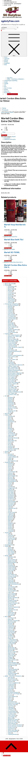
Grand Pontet (11, 701)
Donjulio (10, 536)
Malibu (9, 459)
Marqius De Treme (13, 719)
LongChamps (11, 642)
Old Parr (10, 599)
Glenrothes (11, 504)
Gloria (9, 700)
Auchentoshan (12, 471)
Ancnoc (10, 467)
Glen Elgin (11, 492)
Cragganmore (11, 488)
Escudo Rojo (11, 631)
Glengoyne (11, 497)
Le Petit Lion (11, 710)
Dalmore (10, 489)
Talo (9, 666)
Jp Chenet (10, 637)
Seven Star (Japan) (13, 382)
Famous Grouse (12, 576)
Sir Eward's (11, 604)
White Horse (11, 612)
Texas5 (10, 385)
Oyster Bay (11, 324)
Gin (5, 85)
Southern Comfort (12, 448)
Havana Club (11, 538)
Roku (9, 409)
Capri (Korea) (11, 346)
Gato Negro (11, 632)
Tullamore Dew (12, 609)
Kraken (10, 458)
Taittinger (10, 331)
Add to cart (4, 135)
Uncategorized (9, 544)
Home (5, 57)
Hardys (10, 634)
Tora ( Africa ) (11, 388)
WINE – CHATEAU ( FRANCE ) (15, 79)
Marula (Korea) (12, 371)
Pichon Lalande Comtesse (15, 724)
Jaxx (9, 360)
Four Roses (11, 577)
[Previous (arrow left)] (2, 378)
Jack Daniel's (11, 586)
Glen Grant (11, 493)
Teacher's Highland (13, 607)
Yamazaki (10, 530)
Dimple (10, 573)
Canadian (10, 565)
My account (7, 92)
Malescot (10, 718)
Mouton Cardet (12, 651)
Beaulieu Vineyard (13, 620)
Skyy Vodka (11, 553)
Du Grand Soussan (13, 692)
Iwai (9, 509)
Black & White (11, 559)
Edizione (10, 630)
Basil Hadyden (12, 475)
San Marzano (11, 665)
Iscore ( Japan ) (12, 359)
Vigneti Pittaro (11, 670)
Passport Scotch (12, 600)
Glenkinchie (11, 498)
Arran (9, 470)
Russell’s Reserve (13, 603)
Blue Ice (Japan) (12, 339)
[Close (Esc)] (23, 1)
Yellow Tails (11, 674)
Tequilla (6, 83)
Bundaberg (11, 455)
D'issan (10, 689)
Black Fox (10, 337)
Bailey (9, 419)
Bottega (10, 308)
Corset (9, 348)
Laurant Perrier (12, 317)
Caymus (10, 624)
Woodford (10, 615)
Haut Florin (11, 706)
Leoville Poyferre (12, 712)
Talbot (9, 733)
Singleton (10, 523)
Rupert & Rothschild (13, 664)
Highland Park (12, 508)
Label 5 (10, 592)
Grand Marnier (12, 434)
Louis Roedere (12, 318)
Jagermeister (11, 435)
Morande (10, 650)
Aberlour (10, 465)
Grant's (10, 578)
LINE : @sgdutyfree (12, 94)
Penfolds (10, 658)
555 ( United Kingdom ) (14, 335)
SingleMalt (7, 63)
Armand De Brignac (13, 305)
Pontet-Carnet (11, 727)
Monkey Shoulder (12, 597)
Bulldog (10, 401)
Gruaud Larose (12, 704)
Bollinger (10, 306)
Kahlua (10, 436)
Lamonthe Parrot (12, 641)
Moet (9, 321)
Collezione (11, 627)
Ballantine (10, 557)
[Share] (19, 1)
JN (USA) (10, 362)
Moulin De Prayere (13, 722)
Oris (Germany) (12, 375)
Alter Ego (10, 677)
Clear (3, 132)
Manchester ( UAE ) (13, 369)
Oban (9, 521)
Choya (9, 431)
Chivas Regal (11, 566)
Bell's (9, 558)
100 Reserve (11, 286)
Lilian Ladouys (12, 715)
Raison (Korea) (12, 379)
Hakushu (10, 505)
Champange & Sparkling (10, 80)
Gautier (10, 294)
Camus (10, 291)
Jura (9, 511)
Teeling (10, 528)
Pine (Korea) (11, 378)
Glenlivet (10, 500)
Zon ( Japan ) (11, 393)
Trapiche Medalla (12, 669)
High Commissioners (13, 584)
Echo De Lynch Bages (14, 693)
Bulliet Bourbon (12, 562)
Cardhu (10, 484)
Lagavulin (10, 513)
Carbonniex (11, 685)
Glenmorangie (11, 501)
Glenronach (11, 503)
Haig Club (10, 580)
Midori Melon (11, 440)
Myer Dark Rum (12, 461)
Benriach (10, 477)
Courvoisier (11, 293)
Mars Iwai (10, 596)
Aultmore (10, 473)
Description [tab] (7, 138)
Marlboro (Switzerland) (14, 370)
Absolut (10, 547)
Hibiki (9, 507)
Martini (9, 320)
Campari (10, 429)
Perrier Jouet (11, 325)
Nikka (9, 520)
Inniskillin (10, 635)
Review (6, 89)
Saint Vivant (11, 301)
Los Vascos (11, 643)
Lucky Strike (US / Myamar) (15, 364)
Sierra (9, 543)
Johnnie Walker (12, 591)
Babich (10, 619)
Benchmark (11, 622)
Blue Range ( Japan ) (13, 340)
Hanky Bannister (12, 582)
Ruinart (10, 328)
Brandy (6, 60)
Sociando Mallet (12, 731)
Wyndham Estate (12, 673)
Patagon (10, 657)
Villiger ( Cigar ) (12, 390)
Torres (9, 668)
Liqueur (7, 415)
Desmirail (10, 691)
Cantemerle (11, 684)
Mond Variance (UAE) (13, 374)
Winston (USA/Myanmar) (14, 392)
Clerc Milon (11, 687)
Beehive (10, 290)
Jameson (10, 588)
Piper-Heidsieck (12, 327)
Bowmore (10, 478)
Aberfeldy (10, 463)
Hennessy (10, 295)
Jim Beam (10, 589)
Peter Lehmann (12, 660)
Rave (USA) (11, 381)
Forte (9, 358)
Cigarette (6, 58)
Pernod (10, 442)
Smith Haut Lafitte (12, 730)
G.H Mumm (11, 316)
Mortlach (10, 519)
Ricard (9, 444)
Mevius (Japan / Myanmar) (15, 373)
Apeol (9, 417)
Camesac (10, 681)
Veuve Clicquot (12, 332)
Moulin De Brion (12, 720)
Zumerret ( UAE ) (12, 394)
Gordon (10, 405)
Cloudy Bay (11, 626)
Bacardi (10, 454)
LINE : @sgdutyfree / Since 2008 (14, 738)
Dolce (9, 354)
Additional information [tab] (10, 139)
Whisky (6, 61)
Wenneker (10, 450)
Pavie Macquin (12, 723)
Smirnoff (10, 554)
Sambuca (10, 446)
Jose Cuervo (11, 539)
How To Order (8, 88)
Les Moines (11, 714)
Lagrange (10, 707)
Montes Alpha (11, 649)
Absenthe (10, 416)
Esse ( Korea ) (11, 356)
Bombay (10, 398)
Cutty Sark (10, 570)
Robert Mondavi (12, 662)
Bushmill (10, 563)
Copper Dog (11, 568)
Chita (9, 485)
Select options (8, 235)
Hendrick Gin (11, 406)
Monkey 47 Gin (12, 408)
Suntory (10, 524)
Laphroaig (10, 515)
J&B (9, 585)
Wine (6, 616)
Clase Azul (11, 535)
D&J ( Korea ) (11, 350)
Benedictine (11, 421)
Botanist (10, 400)
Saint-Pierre (11, 729)
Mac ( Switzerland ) (13, 367)
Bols (9, 423)
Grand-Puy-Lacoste (13, 703)
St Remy (10, 302)
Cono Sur (10, 313)
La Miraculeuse (12, 639)
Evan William (11, 574)
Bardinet (10, 287)
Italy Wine (9, 77)
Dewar (9, 572)
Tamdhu (10, 527)
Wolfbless (10, 672)
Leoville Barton (12, 711)
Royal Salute (11, 601)
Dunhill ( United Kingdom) (15, 355)
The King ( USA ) (12, 386)
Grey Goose (11, 551)
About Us (6, 91)
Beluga (10, 549)
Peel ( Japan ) (11, 377)
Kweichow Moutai (12, 438)
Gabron (10, 697)
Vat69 (9, 611)
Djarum (10, 352)
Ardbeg (10, 469)
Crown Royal (11, 569)
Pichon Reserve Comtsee (15, 726)
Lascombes (11, 708)
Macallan (10, 516)
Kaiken (10, 638)
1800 (9, 534)
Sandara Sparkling (13, 329)
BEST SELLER (9, 283)
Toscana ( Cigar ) (12, 389)
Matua (9, 646)
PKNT (9, 661)
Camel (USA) (11, 343)
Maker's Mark (11, 595)
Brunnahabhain (12, 481)
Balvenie (10, 474)
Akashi (10, 466)
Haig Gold (10, 581)
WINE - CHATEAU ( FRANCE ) (13, 676)
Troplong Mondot (12, 734)
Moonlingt (10, 323)
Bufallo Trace (11, 561)
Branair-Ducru (11, 678)
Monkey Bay (11, 647)
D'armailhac (11, 688)
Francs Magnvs (12, 696)
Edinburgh (10, 402)
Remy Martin (11, 300)
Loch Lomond (11, 593)
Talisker (10, 526)
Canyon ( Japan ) (12, 344)
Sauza (9, 542)
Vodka (6, 82)
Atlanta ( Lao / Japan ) (13, 336)
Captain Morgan (12, 457)
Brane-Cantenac (12, 680)
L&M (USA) (11, 363)
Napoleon (10, 298)
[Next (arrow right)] (25, 378)
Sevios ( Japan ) (12, 383)
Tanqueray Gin (12, 411)
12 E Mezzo (11, 618)
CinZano (10, 312)
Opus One (10, 653)
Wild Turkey (11, 614)
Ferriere (10, 695)
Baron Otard (11, 289)
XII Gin (9, 412)
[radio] (6, 127)
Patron (9, 540)
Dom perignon (11, 314)
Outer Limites (11, 654)
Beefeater (10, 397)
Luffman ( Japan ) (12, 366)
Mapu (9, 645)
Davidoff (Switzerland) (14, 351)
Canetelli (10, 309)
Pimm (9, 443)
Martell (12, 112)
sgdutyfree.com (10, 21)
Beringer (10, 623)
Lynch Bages (11, 716)
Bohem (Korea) (12, 341)
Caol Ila (10, 482)
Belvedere (10, 550)
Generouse (11, 404)
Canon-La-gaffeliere (13, 683)
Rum (5, 86)
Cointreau (10, 432)
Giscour (10, 699)
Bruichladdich (11, 480)
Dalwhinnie (11, 490)
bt (1, 129)
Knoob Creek (11, 512)
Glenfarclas (11, 494)
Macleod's (10, 517)
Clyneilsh (10, 486)
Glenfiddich (11, 496)
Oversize (7, 451)
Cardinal (10, 310)
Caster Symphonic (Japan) (15, 347)
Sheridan (10, 447)
